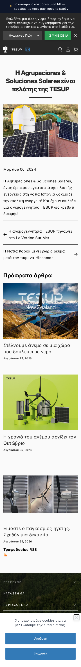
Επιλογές (40, 654)
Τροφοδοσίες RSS (20, 549)
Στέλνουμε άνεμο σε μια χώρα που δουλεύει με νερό (36, 348)
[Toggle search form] (60, 49)
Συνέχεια (59, 35)
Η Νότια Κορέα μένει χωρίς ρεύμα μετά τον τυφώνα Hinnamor (34, 254)
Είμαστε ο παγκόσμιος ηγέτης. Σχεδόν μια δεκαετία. (36, 531)
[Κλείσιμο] (76, 617)
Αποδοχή (40, 638)
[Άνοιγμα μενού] (5, 49)
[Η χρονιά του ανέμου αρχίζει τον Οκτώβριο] (40, 403)
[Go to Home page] (20, 49)
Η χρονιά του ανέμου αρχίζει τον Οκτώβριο (39, 440)
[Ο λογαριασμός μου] (68, 49)
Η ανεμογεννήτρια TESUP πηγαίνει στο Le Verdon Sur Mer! (40, 234)
